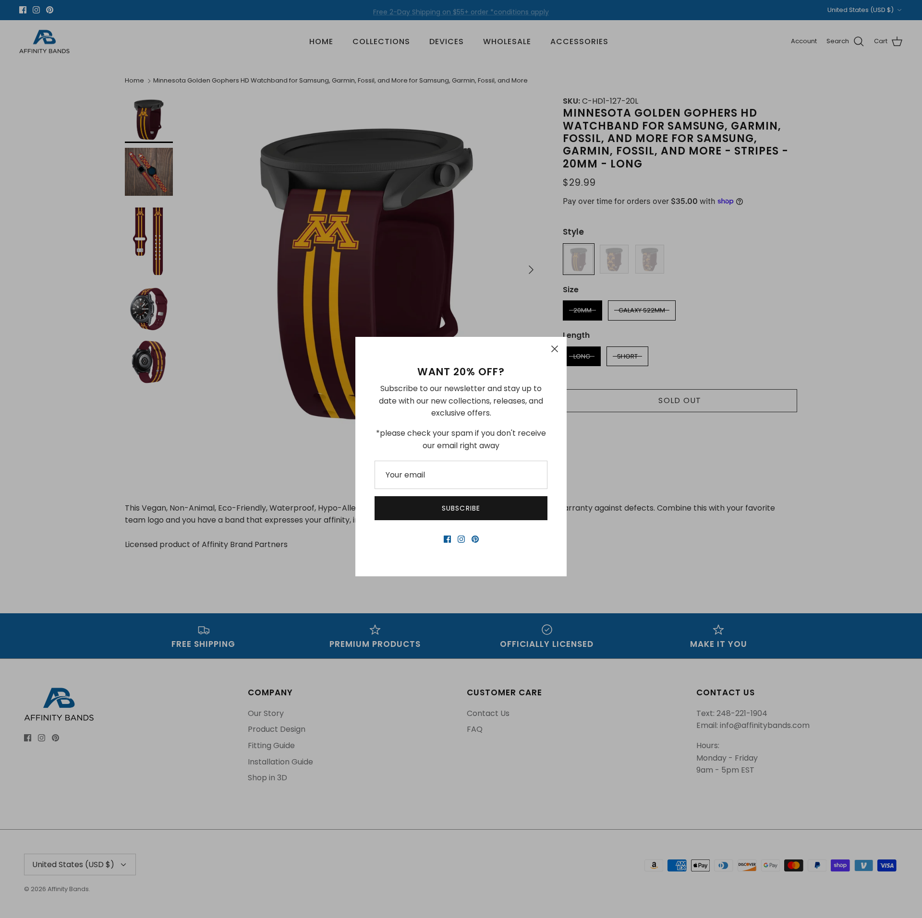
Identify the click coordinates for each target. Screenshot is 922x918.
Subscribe (461, 508)
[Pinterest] (475, 539)
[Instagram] (461, 539)
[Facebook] (447, 539)
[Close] (554, 348)
